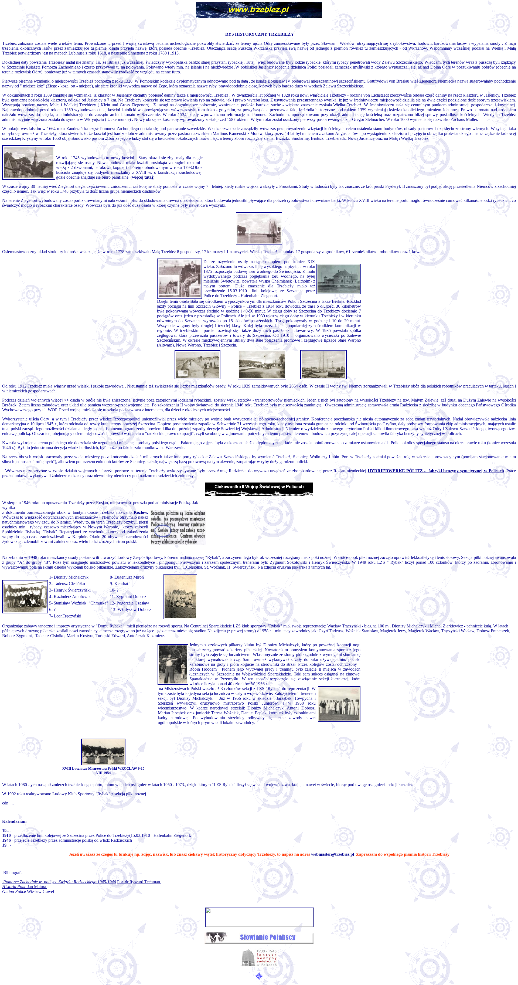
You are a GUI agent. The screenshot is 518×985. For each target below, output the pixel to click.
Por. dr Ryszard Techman (139, 881)
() (142, 177)
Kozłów (140, 512)
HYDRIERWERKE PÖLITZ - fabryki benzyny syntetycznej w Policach (436, 470)
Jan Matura (24, 886)
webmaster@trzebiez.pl (332, 854)
